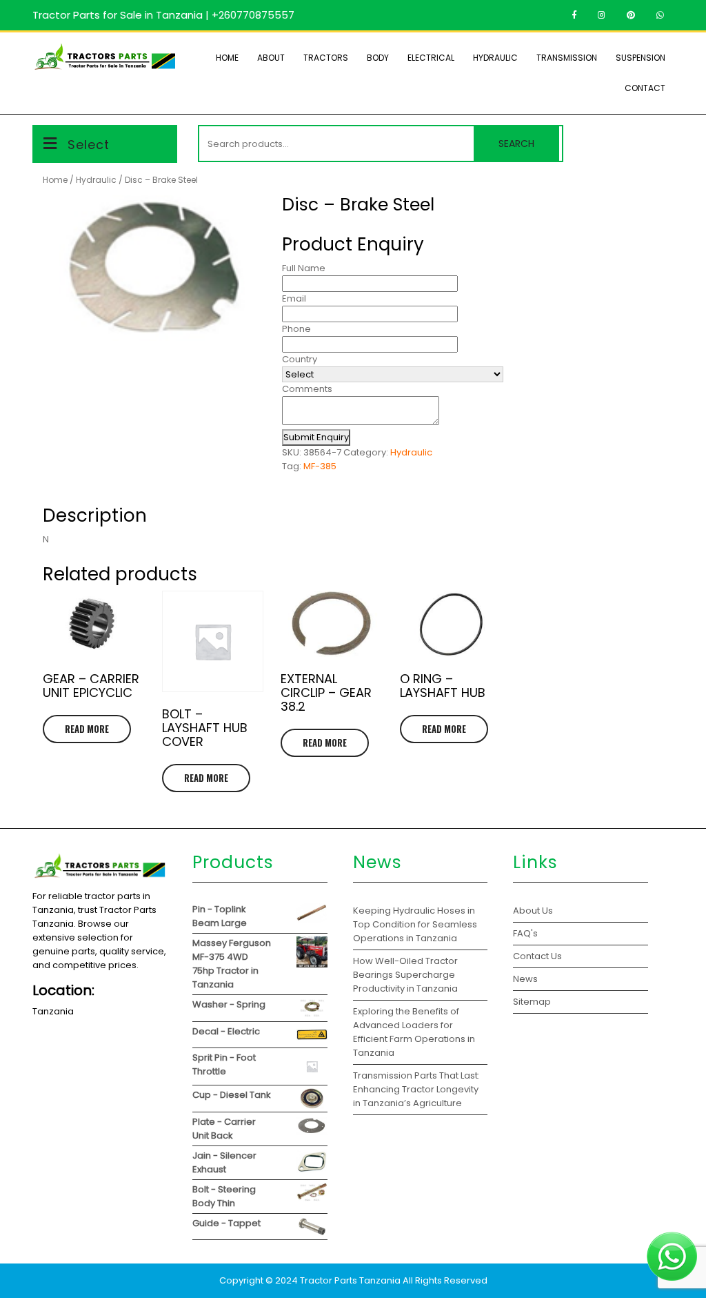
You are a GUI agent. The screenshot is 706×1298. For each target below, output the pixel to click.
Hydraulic (495, 57)
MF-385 (319, 466)
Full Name (303, 268)
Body (378, 57)
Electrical (430, 57)
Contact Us (537, 956)
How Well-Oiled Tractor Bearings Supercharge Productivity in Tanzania (405, 974)
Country (299, 359)
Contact (645, 88)
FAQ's (525, 933)
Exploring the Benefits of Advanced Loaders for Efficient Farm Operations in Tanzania (414, 1032)
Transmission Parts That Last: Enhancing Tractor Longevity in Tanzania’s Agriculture (416, 1089)
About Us (533, 910)
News (525, 978)
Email (294, 298)
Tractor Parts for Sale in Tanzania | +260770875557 (163, 15)
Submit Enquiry (316, 437)
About (271, 57)
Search (516, 143)
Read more (87, 729)
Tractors (325, 57)
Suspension (640, 57)
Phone (296, 328)
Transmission (566, 57)
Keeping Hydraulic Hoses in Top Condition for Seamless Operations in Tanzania (415, 924)
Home (227, 57)
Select (89, 144)
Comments (307, 388)
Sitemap (532, 1001)
